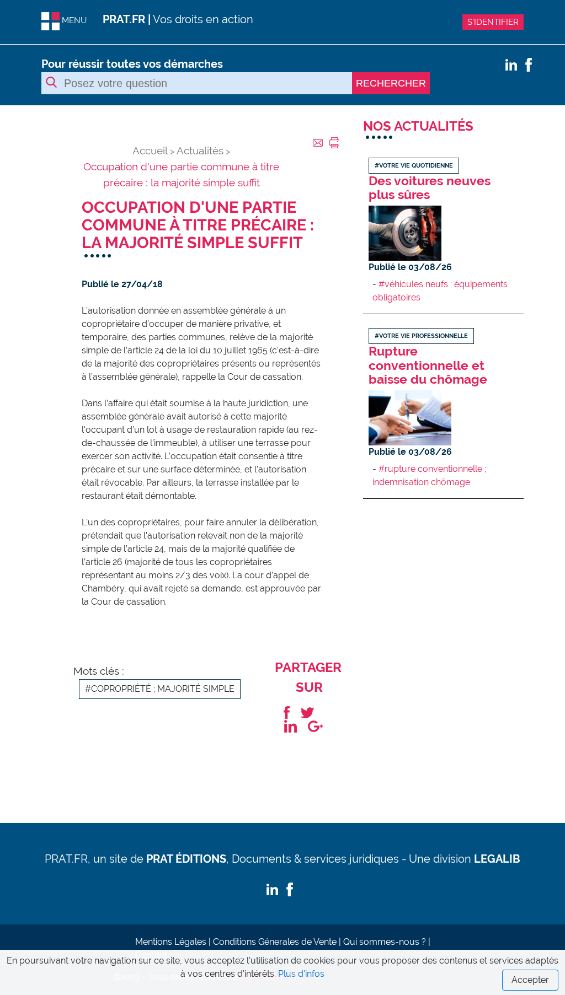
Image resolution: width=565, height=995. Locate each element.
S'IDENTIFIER (493, 22)
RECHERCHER (391, 83)
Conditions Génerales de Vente (275, 942)
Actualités (200, 150)
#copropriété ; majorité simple (159, 689)
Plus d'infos (301, 974)
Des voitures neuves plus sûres (430, 188)
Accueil (150, 150)
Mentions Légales (170, 942)
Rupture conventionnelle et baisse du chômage (428, 365)
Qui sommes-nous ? (384, 942)
